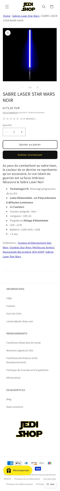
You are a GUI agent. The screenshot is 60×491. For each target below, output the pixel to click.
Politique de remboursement (19, 484)
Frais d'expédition (10, 112)
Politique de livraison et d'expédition (27, 370)
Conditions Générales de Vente (23, 342)
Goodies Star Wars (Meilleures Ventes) (32, 247)
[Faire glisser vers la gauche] (22, 87)
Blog (9, 399)
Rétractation (13, 377)
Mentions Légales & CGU (19, 350)
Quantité (7, 125)
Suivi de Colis (13, 313)
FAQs (9, 298)
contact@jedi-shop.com (19, 321)
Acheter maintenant (30, 154)
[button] (7, 6)
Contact (10, 305)
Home (6, 16)
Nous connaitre (14, 406)
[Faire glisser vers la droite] (37, 87)
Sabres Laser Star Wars (26, 16)
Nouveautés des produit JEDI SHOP (23, 252)
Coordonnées (50, 479)
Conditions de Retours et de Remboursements (22, 360)
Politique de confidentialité (27, 479)
